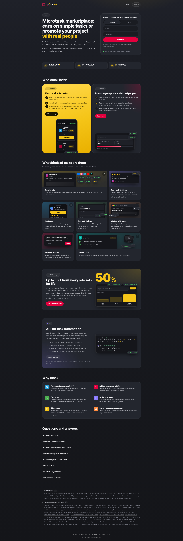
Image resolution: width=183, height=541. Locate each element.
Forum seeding (88, 505)
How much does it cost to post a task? (57, 448)
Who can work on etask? (52, 478)
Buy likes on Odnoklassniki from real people (94, 524)
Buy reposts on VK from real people (95, 507)
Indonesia (102, 534)
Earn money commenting (103, 496)
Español (81, 534)
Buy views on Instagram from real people (92, 512)
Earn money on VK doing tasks (53, 493)
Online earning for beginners (109, 498)
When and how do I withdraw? (54, 442)
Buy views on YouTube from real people (112, 514)
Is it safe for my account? (52, 472)
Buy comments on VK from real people (119, 507)
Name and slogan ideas (126, 505)
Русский (94, 534)
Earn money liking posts (70, 496)
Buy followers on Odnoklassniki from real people (123, 524)
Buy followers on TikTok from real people (88, 519)
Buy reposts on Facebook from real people (104, 522)
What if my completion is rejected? (55, 454)
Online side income (125, 498)
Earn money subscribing (87, 496)
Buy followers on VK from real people (71, 507)
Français (87, 534)
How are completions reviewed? (55, 460)
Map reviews (59, 505)
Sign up (136, 4)
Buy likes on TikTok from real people (63, 519)
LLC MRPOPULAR (96, 538)
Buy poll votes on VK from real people (71, 510)
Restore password (108, 46)
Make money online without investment (66, 498)
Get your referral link (55, 303)
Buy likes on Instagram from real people (96, 510)
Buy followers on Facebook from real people (75, 522)
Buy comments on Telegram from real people (104, 517)
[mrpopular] (43, 4)
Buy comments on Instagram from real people (64, 512)
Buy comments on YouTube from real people (84, 514)
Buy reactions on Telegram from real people (75, 517)
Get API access (53, 357)
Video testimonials (100, 505)
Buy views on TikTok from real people (114, 519)
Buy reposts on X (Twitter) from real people (65, 524)
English (75, 534)
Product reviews (49, 505)
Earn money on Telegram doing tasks (75, 493)
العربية (108, 534)
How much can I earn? (51, 436)
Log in (128, 4)
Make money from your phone (89, 498)
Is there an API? (48, 466)
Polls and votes (112, 505)
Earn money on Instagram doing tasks (100, 493)
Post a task (100, 116)
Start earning (51, 114)
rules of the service (126, 44)
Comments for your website (73, 505)
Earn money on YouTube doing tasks (125, 493)
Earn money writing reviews (121, 496)
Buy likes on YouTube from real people (118, 512)
